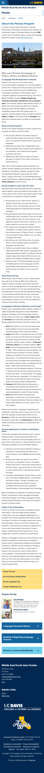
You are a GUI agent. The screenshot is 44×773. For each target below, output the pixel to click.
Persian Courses (9, 571)
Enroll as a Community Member (18, 650)
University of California (31, 746)
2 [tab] (16, 66)
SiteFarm (32, 760)
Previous (5, 62)
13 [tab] (34, 66)
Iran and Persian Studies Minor (14, 576)
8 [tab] (26, 66)
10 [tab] (29, 66)
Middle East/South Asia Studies (19, 7)
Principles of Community (12, 746)
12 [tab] (32, 66)
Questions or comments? (12, 744)
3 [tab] (18, 66)
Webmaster (6, 696)
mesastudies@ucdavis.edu (11, 677)
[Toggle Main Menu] (3, 2)
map (3, 682)
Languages (11, 18)
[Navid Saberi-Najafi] (7, 613)
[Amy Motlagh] (7, 603)
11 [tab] (31, 66)
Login (4, 693)
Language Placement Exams (16, 626)
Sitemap (11, 749)
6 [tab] (22, 66)
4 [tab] (19, 66)
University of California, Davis (14, 737)
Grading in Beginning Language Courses (18, 638)
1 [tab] (14, 66)
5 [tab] (21, 66)
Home (4, 18)
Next (10, 62)
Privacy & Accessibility (31, 744)
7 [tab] (24, 66)
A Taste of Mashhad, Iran (12, 587)
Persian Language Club (11, 581)
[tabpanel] (22, 54)
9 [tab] (27, 66)
